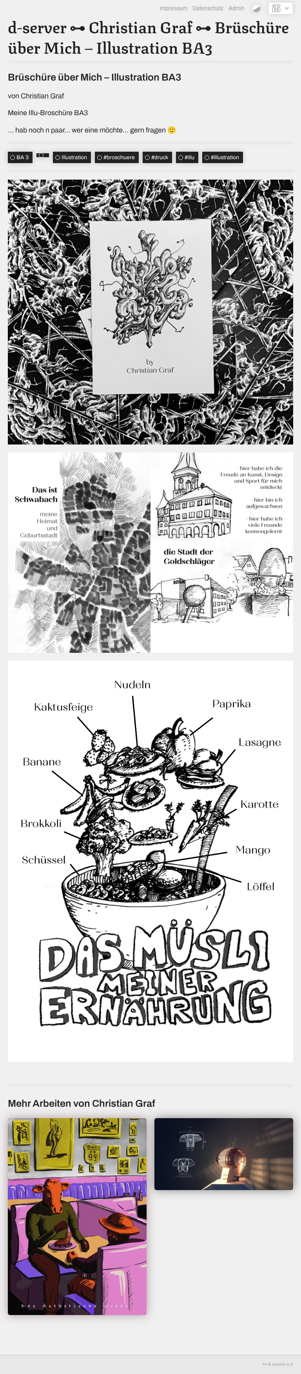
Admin (236, 8)
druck (159, 157)
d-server (37, 26)
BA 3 (22, 157)
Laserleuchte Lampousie (224, 1153)
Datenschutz (207, 8)
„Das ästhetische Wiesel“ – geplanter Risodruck (77, 1216)
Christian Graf (140, 26)
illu (189, 157)
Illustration (74, 157)
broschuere (119, 157)
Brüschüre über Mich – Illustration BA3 (148, 36)
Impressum (173, 8)
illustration (225, 157)
